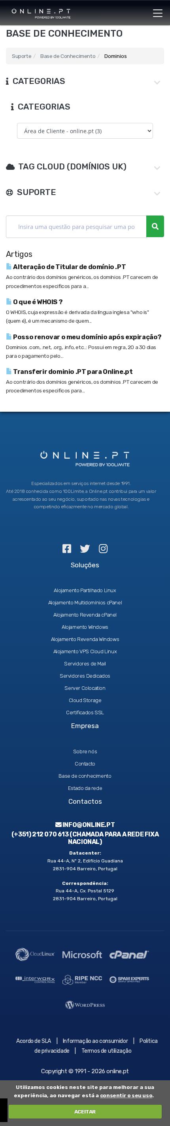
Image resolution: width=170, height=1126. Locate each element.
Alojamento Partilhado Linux (85, 590)
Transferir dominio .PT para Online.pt (72, 371)
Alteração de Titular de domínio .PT (69, 267)
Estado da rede (85, 788)
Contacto (85, 764)
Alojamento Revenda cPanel (85, 615)
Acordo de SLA (33, 1041)
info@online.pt (88, 825)
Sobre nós (85, 751)
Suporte (21, 56)
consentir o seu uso (126, 1095)
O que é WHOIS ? (37, 302)
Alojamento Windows (85, 627)
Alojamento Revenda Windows (85, 639)
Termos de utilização (106, 1051)
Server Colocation (84, 688)
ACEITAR (85, 1112)
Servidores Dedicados (85, 676)
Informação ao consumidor (95, 1041)
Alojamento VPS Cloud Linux (85, 651)
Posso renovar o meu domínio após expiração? (87, 337)
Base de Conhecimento (67, 56)
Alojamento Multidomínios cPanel (85, 603)
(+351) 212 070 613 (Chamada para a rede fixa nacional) (85, 838)
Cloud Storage (85, 700)
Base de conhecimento (85, 776)
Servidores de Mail (85, 664)
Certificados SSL (85, 712)
